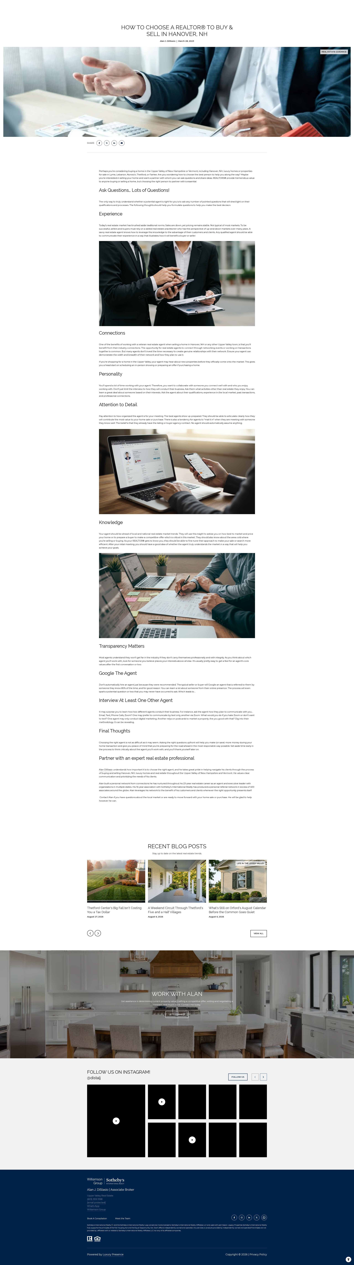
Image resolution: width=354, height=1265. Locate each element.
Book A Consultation (97, 1218)
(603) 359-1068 (94, 1199)
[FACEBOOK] (234, 1217)
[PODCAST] (264, 1217)
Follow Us (238, 1077)
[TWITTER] (256, 1217)
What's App (93, 1206)
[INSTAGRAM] (241, 1217)
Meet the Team (122, 1218)
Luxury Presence (113, 1254)
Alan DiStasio (106, 769)
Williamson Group (96, 1209)
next (98, 933)
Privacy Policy (258, 1254)
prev (90, 933)
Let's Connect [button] (177, 1014)
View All (259, 933)
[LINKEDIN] (249, 1217)
